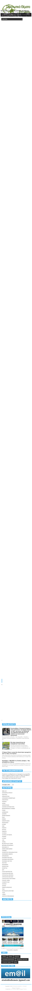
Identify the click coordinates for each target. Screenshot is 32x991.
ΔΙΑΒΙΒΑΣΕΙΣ (5, 812)
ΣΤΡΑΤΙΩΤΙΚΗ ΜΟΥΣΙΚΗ (7, 876)
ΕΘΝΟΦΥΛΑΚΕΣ (6, 820)
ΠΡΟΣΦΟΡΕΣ (5, 864)
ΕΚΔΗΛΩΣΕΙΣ (5, 822)
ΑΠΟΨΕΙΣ (4, 801)
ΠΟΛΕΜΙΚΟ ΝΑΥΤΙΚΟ (7, 861)
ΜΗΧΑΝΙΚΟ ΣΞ (5, 847)
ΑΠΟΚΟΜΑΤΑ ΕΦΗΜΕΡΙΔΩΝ (8, 798)
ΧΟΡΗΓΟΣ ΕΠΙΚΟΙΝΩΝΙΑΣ (8, 896)
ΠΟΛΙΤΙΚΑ (4, 862)
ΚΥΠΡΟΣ (4, 838)
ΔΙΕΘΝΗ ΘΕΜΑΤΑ (6, 815)
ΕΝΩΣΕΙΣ (4, 827)
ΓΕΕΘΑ (3, 810)
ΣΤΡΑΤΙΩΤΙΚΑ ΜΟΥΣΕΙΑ (7, 873)
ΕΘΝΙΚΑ (4, 819)
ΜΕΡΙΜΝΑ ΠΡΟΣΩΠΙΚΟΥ (7, 845)
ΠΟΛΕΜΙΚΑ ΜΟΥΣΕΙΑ (7, 857)
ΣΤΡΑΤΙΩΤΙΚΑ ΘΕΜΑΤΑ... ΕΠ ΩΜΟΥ (20, 986)
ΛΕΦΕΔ (4, 841)
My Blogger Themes (23, 989)
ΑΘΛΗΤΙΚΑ (4, 794)
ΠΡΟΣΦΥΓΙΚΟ (5, 866)
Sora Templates (13, 989)
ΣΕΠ (3, 869)
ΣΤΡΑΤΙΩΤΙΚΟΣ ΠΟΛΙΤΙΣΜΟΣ (8, 878)
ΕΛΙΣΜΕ (4, 824)
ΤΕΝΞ (3, 889)
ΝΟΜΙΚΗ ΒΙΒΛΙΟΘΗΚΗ (7, 848)
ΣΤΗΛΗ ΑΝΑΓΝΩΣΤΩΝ (7, 871)
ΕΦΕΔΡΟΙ (4, 831)
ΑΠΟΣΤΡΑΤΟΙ (5, 799)
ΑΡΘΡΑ (3, 803)
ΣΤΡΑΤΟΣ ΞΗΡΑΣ (6, 880)
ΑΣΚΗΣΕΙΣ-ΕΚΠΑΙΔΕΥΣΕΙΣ (8, 806)
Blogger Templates (16, 988)
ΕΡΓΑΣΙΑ (4, 829)
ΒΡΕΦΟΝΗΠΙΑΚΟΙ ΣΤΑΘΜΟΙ (8, 808)
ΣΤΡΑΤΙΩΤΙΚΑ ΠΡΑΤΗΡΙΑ (7, 875)
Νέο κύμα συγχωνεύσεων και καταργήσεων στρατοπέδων (17, 743)
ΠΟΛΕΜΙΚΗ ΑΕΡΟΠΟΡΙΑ (7, 859)
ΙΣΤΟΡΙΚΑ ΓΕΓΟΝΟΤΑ (7, 834)
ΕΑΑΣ (3, 817)
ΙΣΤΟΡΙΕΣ (4, 833)
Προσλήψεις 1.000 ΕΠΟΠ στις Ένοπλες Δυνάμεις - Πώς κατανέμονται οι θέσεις (16, 761)
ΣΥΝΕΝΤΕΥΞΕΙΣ (5, 882)
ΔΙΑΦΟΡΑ (4, 813)
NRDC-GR (4, 791)
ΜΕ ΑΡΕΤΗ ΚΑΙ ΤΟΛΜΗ (7, 843)
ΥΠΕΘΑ (4, 894)
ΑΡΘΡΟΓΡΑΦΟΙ (5, 805)
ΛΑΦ (3, 840)
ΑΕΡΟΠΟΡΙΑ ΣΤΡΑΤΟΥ (7, 792)
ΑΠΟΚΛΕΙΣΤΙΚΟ (5, 796)
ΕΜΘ (3, 826)
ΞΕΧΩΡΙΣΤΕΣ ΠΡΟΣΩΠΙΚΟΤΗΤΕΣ (9, 852)
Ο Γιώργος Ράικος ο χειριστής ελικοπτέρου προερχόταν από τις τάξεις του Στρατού (16, 753)
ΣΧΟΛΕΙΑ (4, 883)
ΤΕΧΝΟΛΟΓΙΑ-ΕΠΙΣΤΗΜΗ (8, 890)
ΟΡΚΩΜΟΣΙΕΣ (5, 855)
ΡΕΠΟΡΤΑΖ (4, 868)
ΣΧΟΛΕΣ (4, 885)
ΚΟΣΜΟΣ (4, 836)
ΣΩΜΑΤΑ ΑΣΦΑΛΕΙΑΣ (7, 887)
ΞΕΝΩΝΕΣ (4, 850)
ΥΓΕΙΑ (3, 892)
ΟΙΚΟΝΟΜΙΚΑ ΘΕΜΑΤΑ (7, 854)
